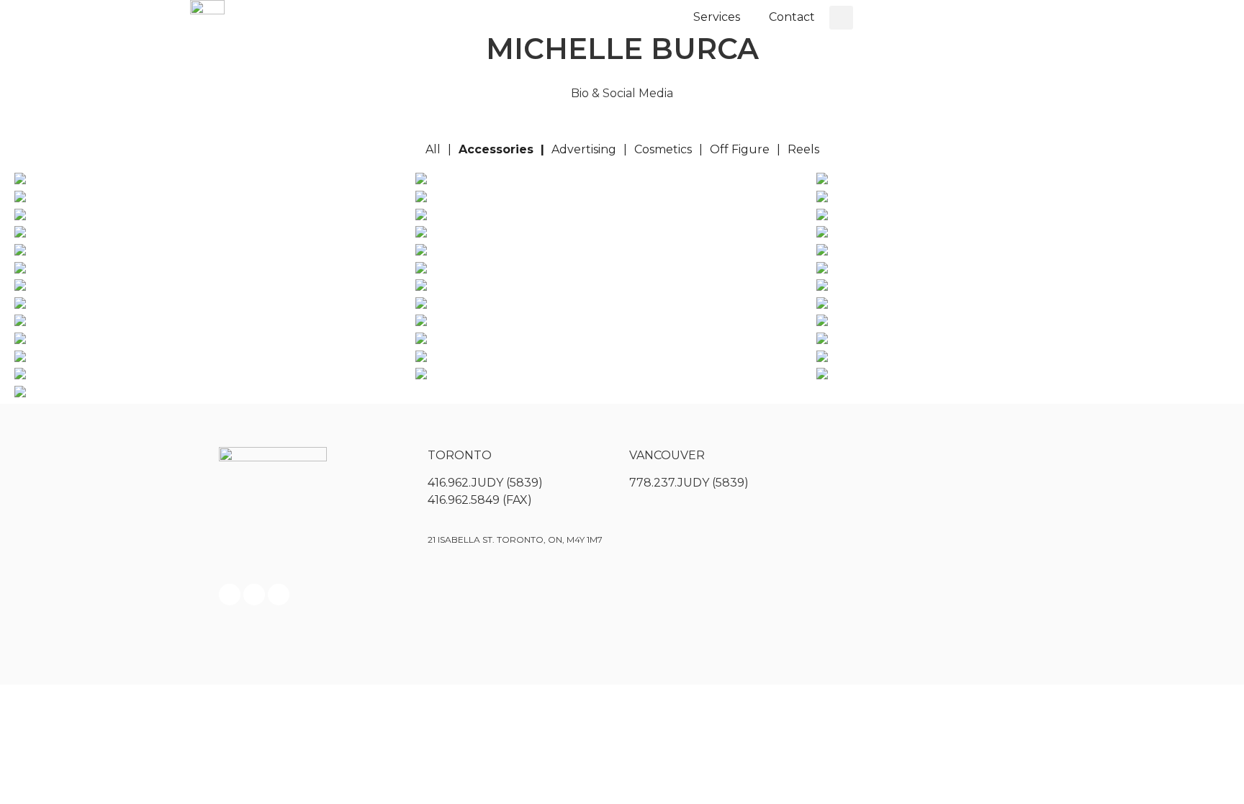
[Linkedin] (278, 594)
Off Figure (740, 149)
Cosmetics (663, 149)
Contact (792, 17)
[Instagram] (254, 594)
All (433, 149)
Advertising (583, 149)
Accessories (496, 149)
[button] (841, 18)
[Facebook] (229, 594)
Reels (803, 149)
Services (716, 17)
